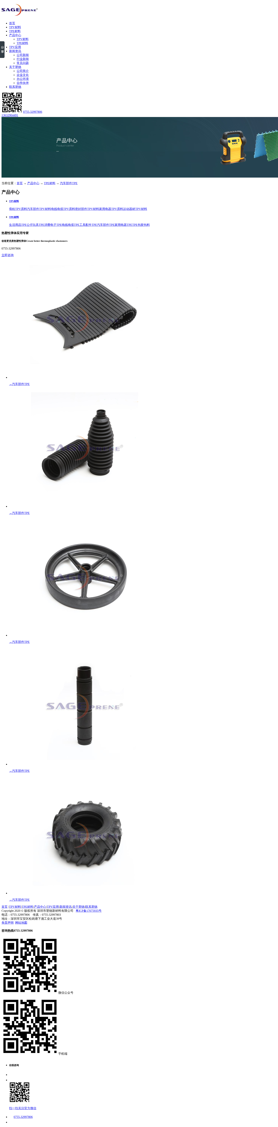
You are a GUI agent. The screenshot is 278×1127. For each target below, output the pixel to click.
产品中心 (15, 35)
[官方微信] (12, 111)
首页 (12, 23)
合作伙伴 (23, 82)
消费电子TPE (53, 224)
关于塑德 (15, 67)
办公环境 (23, 78)
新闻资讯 (15, 51)
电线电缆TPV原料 (63, 209)
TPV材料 (15, 27)
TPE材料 (15, 31)
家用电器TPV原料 (111, 209)
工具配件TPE (88, 224)
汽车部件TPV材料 (39, 209)
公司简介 (23, 71)
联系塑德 (15, 86)
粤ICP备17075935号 (89, 910)
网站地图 (21, 922)
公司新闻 (23, 55)
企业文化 (23, 74)
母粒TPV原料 (18, 209)
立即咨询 (8, 255)
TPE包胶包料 (141, 224)
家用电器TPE (123, 224)
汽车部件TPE (69, 183)
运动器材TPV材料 (135, 209)
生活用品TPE (18, 224)
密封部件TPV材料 (87, 209)
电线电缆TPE (70, 224)
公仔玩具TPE (35, 224)
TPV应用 (15, 47)
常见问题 (23, 63)
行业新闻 (23, 59)
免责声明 (8, 922)
